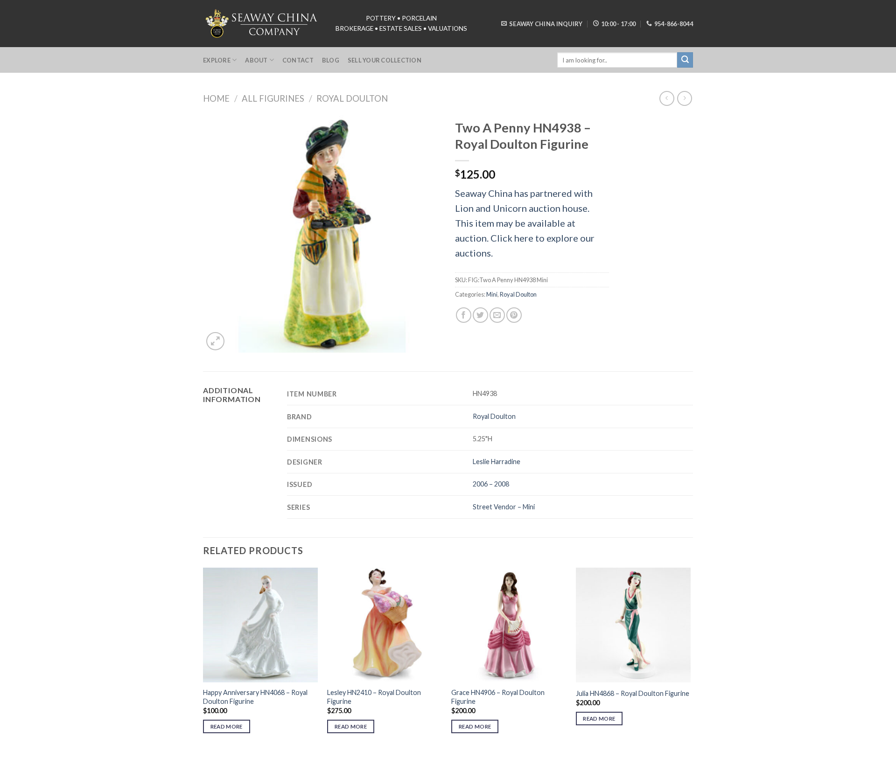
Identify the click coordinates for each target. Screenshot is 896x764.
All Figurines (273, 98)
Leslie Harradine (496, 461)
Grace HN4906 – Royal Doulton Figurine (498, 696)
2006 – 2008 (491, 484)
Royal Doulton (352, 98)
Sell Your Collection (384, 60)
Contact (298, 60)
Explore (217, 60)
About (256, 60)
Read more (226, 726)
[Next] (690, 659)
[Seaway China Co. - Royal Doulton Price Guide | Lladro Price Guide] (262, 23)
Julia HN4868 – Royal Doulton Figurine (632, 693)
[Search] (685, 60)
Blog (330, 60)
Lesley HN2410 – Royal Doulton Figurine (374, 696)
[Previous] (203, 659)
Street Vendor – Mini (504, 507)
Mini (491, 294)
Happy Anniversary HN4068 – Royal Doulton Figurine (255, 696)
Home (216, 98)
